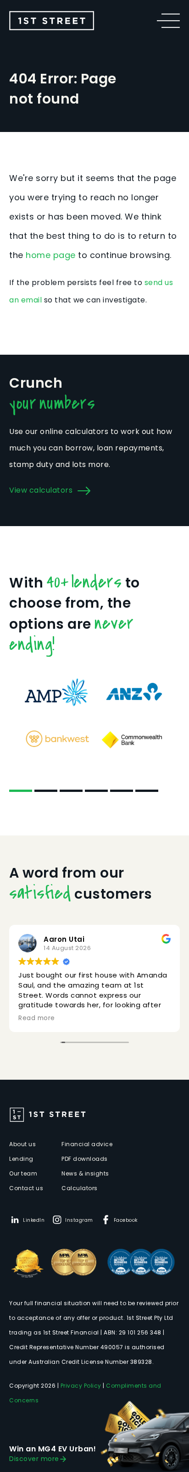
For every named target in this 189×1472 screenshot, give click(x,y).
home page (51, 255)
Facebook (126, 1220)
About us (22, 1144)
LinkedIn (33, 1220)
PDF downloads (84, 1159)
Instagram (79, 1220)
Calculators (79, 1188)
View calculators (40, 490)
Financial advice (86, 1144)
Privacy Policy (81, 1386)
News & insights (85, 1173)
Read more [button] (36, 1018)
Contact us (26, 1188)
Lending (21, 1159)
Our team (23, 1173)
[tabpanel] (94, 716)
